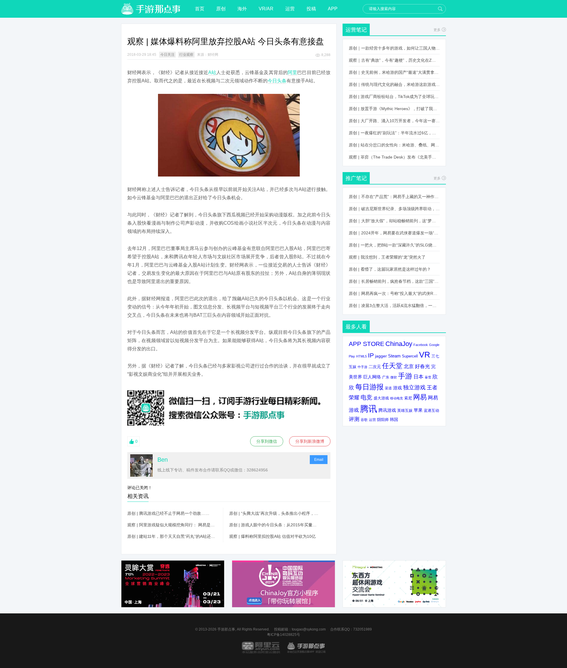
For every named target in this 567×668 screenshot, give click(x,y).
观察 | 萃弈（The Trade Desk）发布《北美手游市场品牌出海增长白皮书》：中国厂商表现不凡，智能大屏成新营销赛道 (394, 157)
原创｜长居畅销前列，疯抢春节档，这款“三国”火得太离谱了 (394, 281)
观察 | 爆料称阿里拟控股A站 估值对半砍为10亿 (272, 536)
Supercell (410, 356)
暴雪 (428, 377)
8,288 (325, 55)
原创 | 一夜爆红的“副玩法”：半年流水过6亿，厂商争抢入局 (394, 132)
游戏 (397, 387)
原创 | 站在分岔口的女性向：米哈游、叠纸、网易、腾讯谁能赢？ (394, 145)
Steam (394, 355)
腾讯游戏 (387, 410)
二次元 (375, 367)
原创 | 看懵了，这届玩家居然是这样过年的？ (390, 269)
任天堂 (392, 366)
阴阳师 (383, 420)
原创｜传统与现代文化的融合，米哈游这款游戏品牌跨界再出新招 (394, 84)
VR (424, 354)
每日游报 (369, 387)
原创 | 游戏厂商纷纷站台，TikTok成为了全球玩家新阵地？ (394, 96)
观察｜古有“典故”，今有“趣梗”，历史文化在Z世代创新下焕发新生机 (394, 60)
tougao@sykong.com (309, 629)
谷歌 (364, 420)
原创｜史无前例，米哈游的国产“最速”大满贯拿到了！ (394, 72)
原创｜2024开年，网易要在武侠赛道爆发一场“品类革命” (394, 233)
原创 (221, 8)
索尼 (408, 398)
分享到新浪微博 (309, 441)
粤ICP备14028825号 (283, 635)
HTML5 (361, 356)
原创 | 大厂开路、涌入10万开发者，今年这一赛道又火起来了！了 (394, 120)
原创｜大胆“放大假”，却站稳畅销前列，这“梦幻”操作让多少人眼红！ (394, 220)
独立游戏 (414, 387)
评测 (354, 419)
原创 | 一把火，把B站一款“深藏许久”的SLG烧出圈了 (394, 245)
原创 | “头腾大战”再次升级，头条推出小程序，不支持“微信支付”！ (274, 513)
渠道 (388, 388)
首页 (199, 8)
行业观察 (186, 55)
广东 (385, 377)
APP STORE (366, 343)
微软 (393, 377)
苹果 (418, 410)
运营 (290, 8)
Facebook (420, 345)
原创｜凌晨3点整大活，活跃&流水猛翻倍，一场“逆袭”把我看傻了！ (394, 305)
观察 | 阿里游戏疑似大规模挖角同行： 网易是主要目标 (172, 524)
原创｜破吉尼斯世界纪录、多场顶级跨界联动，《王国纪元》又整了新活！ (394, 208)
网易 (420, 397)
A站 (212, 72)
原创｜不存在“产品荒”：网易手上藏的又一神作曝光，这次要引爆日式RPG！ (394, 196)
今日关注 (167, 55)
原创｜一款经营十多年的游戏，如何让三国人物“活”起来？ (394, 48)
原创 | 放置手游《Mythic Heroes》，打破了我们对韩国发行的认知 (394, 108)
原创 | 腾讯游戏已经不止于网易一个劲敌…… (168, 513)
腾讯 (368, 409)
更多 (437, 30)
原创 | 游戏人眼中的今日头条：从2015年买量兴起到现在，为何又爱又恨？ (274, 524)
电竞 (366, 397)
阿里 (292, 72)
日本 (418, 377)
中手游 (362, 367)
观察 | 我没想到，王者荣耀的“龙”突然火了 (387, 257)
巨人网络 (372, 376)
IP (371, 355)
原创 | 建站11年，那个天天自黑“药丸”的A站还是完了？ (172, 536)
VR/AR (266, 8)
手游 (405, 376)
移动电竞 (396, 398)
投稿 (311, 8)
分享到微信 (266, 441)
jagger (381, 356)
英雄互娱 (405, 410)
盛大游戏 (381, 398)
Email (318, 460)
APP (333, 8)
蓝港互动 (431, 410)
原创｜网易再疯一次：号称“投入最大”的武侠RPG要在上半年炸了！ (394, 293)
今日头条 (277, 80)
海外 (242, 8)
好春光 (422, 366)
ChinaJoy (398, 343)
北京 (409, 366)
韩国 (394, 419)
